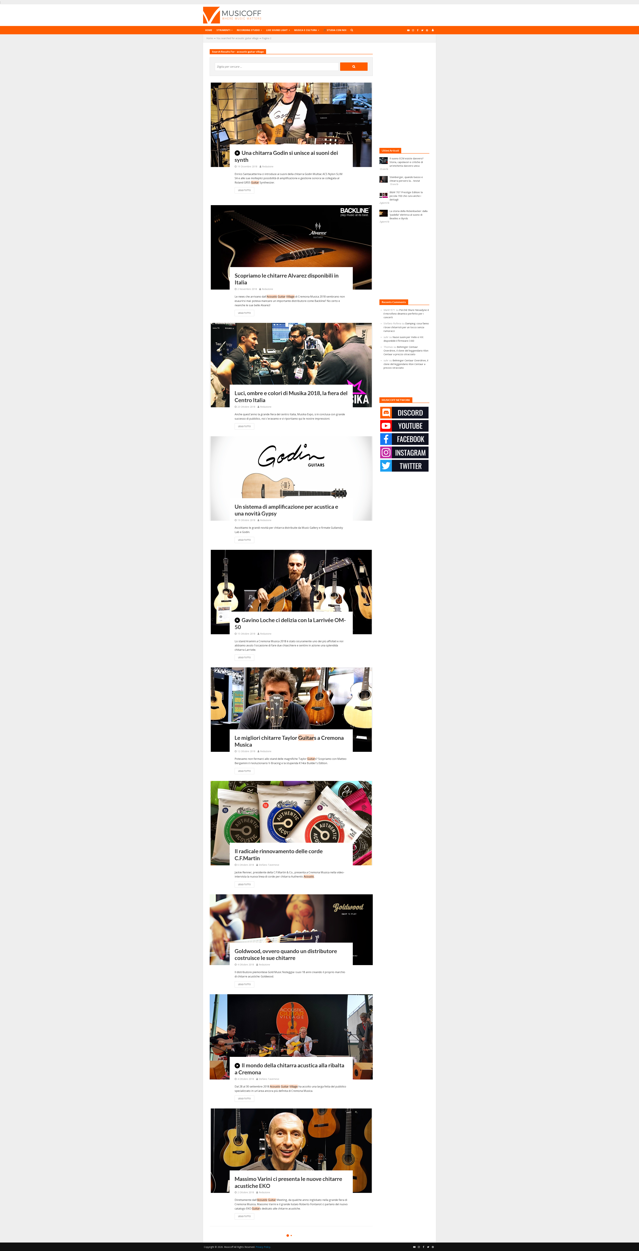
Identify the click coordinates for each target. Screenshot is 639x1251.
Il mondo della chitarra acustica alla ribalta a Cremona (289, 1068)
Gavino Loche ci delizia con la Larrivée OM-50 (290, 623)
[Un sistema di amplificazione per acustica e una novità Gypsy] (291, 478)
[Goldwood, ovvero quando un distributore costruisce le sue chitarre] (291, 929)
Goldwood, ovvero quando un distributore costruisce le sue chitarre (286, 954)
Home (208, 30)
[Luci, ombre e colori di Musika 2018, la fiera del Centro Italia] (291, 365)
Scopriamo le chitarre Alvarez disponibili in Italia (287, 279)
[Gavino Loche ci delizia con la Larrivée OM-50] (291, 591)
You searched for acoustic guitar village (237, 38)
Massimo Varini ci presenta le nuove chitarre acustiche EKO (288, 1182)
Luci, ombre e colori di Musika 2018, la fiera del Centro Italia (291, 396)
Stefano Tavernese (269, 864)
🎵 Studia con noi (334, 30)
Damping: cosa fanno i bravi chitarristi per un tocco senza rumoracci (406, 327)
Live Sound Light (277, 30)
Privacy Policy (263, 1247)
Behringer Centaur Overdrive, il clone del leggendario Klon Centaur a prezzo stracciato (406, 350)
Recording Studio (248, 30)
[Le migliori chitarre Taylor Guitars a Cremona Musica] (291, 709)
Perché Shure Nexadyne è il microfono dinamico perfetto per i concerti (406, 313)
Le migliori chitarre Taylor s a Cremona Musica (289, 741)
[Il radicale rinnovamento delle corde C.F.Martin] (291, 823)
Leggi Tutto (244, 190)
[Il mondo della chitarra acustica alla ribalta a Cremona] (291, 1036)
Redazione (267, 166)
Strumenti (223, 30)
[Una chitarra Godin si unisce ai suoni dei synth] (291, 124)
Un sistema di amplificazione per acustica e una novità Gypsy (286, 510)
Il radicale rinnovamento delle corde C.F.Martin (279, 854)
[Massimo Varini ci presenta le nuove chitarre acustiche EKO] (291, 1150)
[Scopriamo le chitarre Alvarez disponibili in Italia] (291, 247)
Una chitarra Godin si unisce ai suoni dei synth (286, 156)
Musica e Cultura (305, 30)
